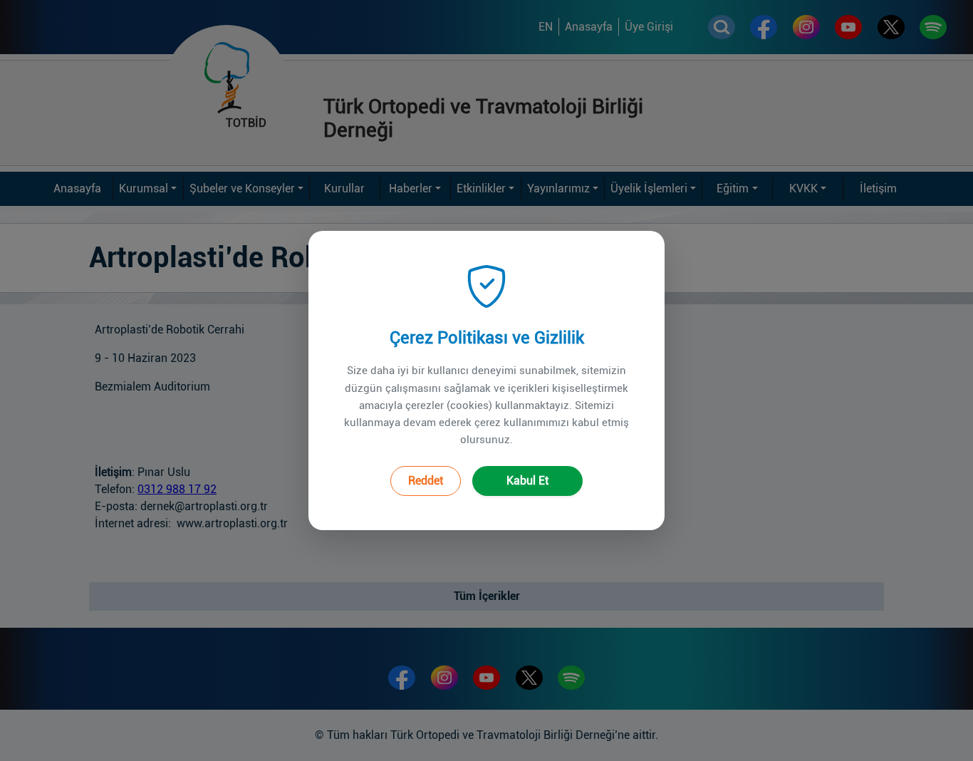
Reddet (425, 480)
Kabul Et (527, 480)
